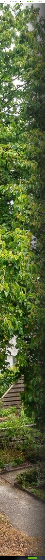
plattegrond (22, 558)
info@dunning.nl (33, 1)
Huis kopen (4, 1)
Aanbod (1, 1)
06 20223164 (41, 1)
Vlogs (16, 1)
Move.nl (29, 1)
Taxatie (10, 1)
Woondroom (13, 1)
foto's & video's (12, 558)
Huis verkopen (7, 1)
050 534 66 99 (37, 1)
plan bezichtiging (32, 558)
